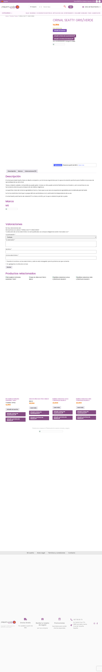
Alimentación (96, 13)
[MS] (59, 103)
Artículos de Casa (58, 13)
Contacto (71, 553)
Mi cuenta (30, 553)
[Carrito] (70, 6)
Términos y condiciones (56, 553)
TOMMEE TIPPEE (11, 403)
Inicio (7, 16)
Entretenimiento (69, 13)
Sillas (27, 13)
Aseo (16, 16)
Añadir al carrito (59, 30)
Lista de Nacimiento (92, 7)
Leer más (33, 408)
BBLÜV (31, 401)
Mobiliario (84, 13)
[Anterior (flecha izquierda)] (3, 336)
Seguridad (33, 13)
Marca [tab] (20, 171)
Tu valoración (10, 240)
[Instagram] (99, 1)
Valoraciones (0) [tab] (30, 171)
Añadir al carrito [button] (12, 409)
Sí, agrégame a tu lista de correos (17, 264)
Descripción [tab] (12, 171)
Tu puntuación (10, 234)
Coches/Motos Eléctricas (44, 13)
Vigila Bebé (77, 13)
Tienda (12, 16)
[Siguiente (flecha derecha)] (99, 336)
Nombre (9, 249)
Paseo (89, 13)
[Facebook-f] (97, 1)
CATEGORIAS (6, 13)
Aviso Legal (41, 553)
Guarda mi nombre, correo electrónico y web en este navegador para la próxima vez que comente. (38, 261)
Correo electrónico (12, 255)
